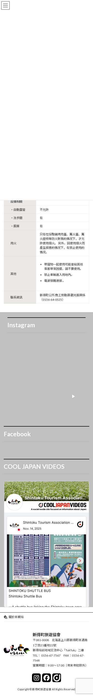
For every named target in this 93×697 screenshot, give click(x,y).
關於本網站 (16, 617)
